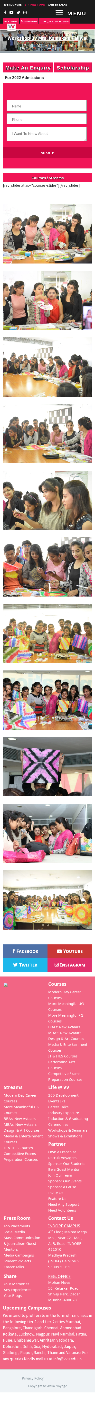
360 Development (63, 1095)
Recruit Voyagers (62, 1157)
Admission (11, 21)
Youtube (72, 951)
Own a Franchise (62, 1151)
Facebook (26, 951)
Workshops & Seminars (67, 1130)
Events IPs (56, 1101)
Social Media (14, 1231)
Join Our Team (60, 1175)
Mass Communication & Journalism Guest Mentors (22, 1243)
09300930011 (30, 21)
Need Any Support (63, 1204)
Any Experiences (17, 1289)
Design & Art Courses (66, 1038)
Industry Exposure (63, 1112)
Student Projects (17, 1260)
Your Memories (16, 1283)
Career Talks (58, 1106)
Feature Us (57, 1198)
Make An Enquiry (28, 67)
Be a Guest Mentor (64, 1169)
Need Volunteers (62, 1210)
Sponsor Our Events (65, 1181)
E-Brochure (13, 4)
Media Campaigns (19, 1255)
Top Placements (17, 1225)
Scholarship (73, 67)
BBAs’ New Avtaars (64, 1026)
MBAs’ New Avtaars (64, 1032)
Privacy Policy (33, 1378)
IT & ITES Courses (62, 1056)
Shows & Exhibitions (65, 1136)
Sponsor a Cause (62, 1186)
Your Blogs (13, 1295)
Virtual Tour (35, 4)
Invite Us (55, 1192)
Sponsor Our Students (66, 1163)
